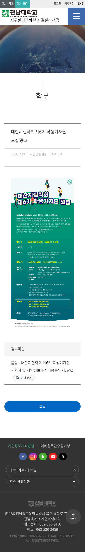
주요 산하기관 (20, 481)
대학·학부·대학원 (23, 470)
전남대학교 (8, 3)
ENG (80, 3)
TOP (73, 519)
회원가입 (69, 3)
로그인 (57, 3)
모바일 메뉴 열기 (76, 16)
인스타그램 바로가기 (33, 456)
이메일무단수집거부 (55, 445)
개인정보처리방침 (21, 445)
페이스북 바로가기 (23, 456)
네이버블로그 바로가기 (43, 456)
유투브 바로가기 (53, 456)
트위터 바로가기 (63, 456)
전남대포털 (23, 3)
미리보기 (26, 378)
